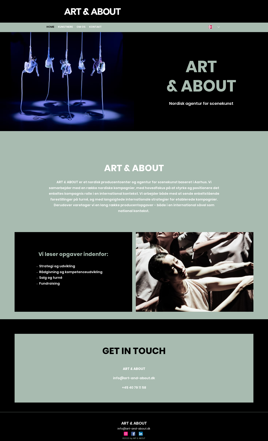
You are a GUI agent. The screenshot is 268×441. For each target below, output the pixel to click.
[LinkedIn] (141, 434)
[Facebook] (133, 434)
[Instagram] (126, 434)
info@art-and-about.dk (134, 378)
